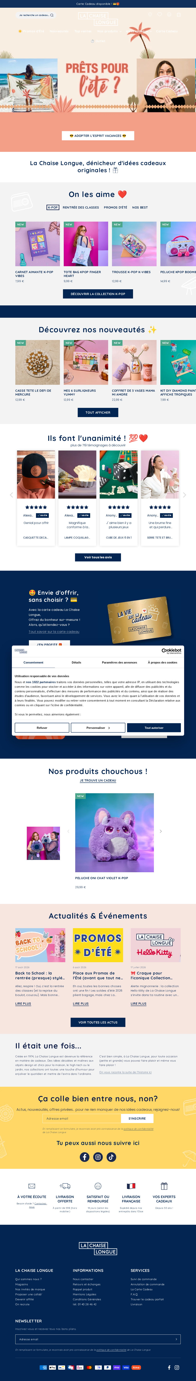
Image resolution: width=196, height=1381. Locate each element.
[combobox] (36, 15)
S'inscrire (137, 1118)
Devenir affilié (24, 1299)
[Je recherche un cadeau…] (51, 15)
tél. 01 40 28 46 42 (85, 1304)
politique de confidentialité (138, 1128)
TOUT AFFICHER (98, 412)
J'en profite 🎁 (49, 645)
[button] (109, 31)
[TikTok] (111, 1157)
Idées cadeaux (137, 31)
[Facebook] (84, 1157)
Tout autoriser (154, 727)
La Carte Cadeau (142, 1289)
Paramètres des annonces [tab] (119, 662)
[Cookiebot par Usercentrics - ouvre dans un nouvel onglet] (164, 651)
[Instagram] (98, 1157)
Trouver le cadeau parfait (147, 1299)
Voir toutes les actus (98, 1022)
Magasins (21, 1284)
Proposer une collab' (28, 1294)
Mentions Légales (84, 1294)
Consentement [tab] (33, 662)
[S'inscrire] (176, 1339)
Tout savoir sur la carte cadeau (54, 631)
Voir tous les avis (98, 557)
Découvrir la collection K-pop (98, 294)
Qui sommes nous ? (28, 1279)
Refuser (42, 727)
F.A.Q (134, 1294)
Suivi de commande (144, 1279)
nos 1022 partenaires (41, 682)
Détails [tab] (76, 662)
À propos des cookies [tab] (162, 662)
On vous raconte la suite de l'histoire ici (125, 1072)
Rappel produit (82, 1289)
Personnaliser (96, 727)
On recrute (22, 1304)
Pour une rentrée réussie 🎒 (98, 136)
